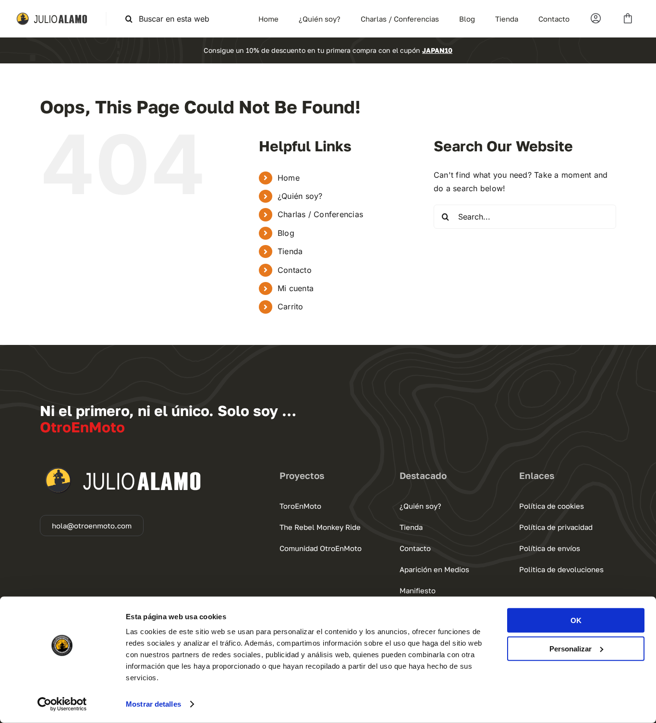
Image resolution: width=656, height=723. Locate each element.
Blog (286, 233)
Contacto (295, 270)
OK (576, 620)
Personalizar (570, 648)
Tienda (290, 251)
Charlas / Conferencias (320, 214)
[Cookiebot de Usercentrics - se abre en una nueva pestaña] (62, 704)
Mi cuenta (296, 288)
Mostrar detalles (153, 704)
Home (289, 178)
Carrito (291, 306)
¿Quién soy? (300, 196)
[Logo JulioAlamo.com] (52, 16)
